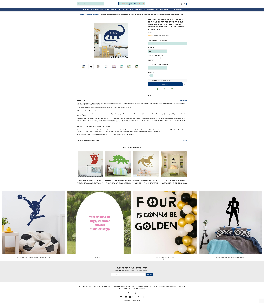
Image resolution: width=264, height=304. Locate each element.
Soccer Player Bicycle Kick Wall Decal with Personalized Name (33, 257)
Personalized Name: (157, 40)
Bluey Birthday (99, 257)
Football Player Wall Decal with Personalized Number (230, 257)
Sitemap (139, 300)
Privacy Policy (140, 288)
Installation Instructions (143, 286)
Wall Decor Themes (137, 9)
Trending (114, 9)
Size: (155, 55)
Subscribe (162, 286)
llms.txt (155, 286)
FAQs (133, 286)
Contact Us (182, 286)
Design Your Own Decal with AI (121, 286)
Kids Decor (123, 9)
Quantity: (151, 72)
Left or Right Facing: (158, 64)
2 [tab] (132, 182)
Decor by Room (152, 9)
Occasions (177, 9)
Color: (153, 48)
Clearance (85, 9)
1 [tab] (131, 182)
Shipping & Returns (171, 286)
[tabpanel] (90, 171)
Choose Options (90, 172)
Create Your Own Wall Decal (102, 286)
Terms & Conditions (129, 288)
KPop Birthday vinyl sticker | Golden (165, 257)
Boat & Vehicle (165, 9)
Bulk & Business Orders (85, 286)
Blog (120, 288)
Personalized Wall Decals (100, 9)
